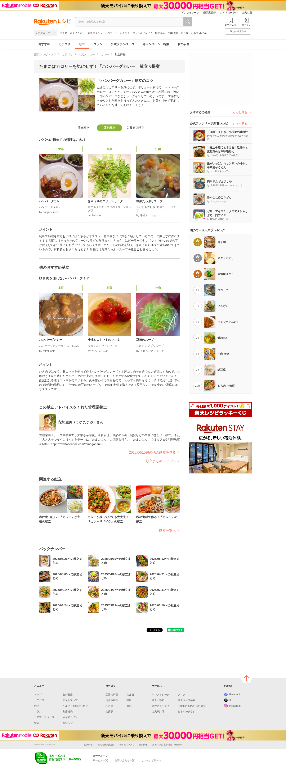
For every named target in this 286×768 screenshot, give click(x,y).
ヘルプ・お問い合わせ (75, 705)
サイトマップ (70, 700)
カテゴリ (64, 44)
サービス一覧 (100, 760)
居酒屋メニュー (96, 33)
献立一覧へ (167, 530)
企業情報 (88, 744)
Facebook (235, 694)
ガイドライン (70, 717)
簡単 (128, 700)
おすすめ (44, 44)
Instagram (235, 705)
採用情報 (143, 744)
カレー (105, 54)
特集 (36, 722)
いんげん (125, 33)
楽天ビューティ (160, 705)
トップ (38, 694)
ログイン (246, 25)
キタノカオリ (77, 33)
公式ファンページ (122, 44)
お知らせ (68, 722)
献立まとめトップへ (161, 461)
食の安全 (183, 44)
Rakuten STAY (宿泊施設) (192, 705)
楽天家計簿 (209, 12)
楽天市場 (247, 12)
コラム (97, 44)
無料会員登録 (239, 31)
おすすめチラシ (229, 12)
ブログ (181, 694)
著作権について (126, 744)
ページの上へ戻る (246, 678)
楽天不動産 (158, 700)
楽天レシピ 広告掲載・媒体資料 (167, 744)
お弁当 (130, 694)
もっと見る (240, 112)
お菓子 (109, 711)
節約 (128, 705)
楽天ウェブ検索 (186, 700)
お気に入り (230, 25)
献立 (82, 44)
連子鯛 (63, 33)
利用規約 (68, 711)
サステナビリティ (151, 760)
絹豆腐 (184, 33)
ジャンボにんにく (143, 33)
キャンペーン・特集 (156, 44)
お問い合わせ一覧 (125, 760)
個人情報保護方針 (106, 744)
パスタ (109, 705)
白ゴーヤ (112, 33)
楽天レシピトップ (45, 54)
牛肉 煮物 (173, 33)
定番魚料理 (112, 700)
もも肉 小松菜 (199, 33)
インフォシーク (190, 12)
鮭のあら (160, 33)
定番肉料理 (112, 694)
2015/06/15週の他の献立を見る (152, 452)
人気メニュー (87, 54)
